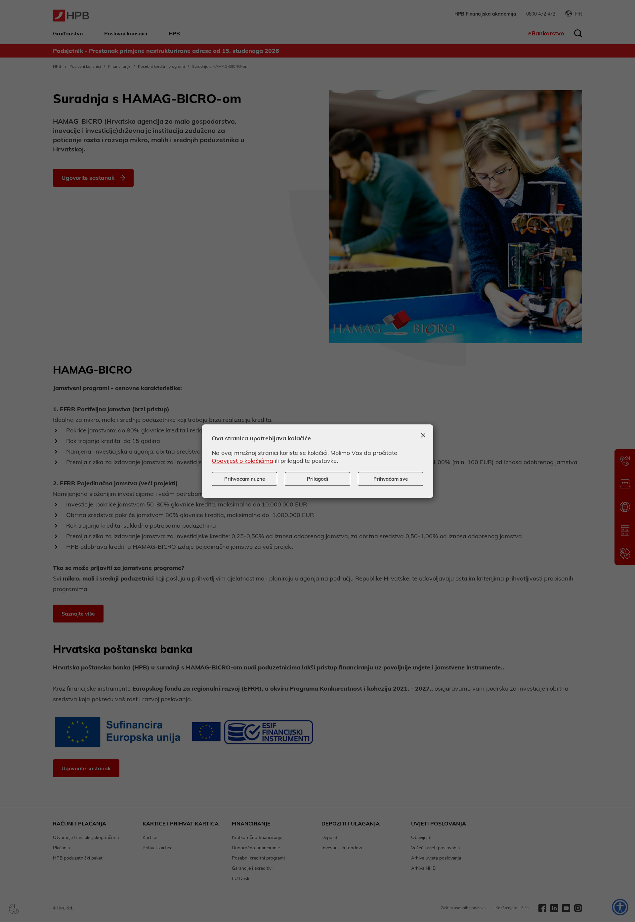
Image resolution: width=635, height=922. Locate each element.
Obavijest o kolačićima (242, 460)
